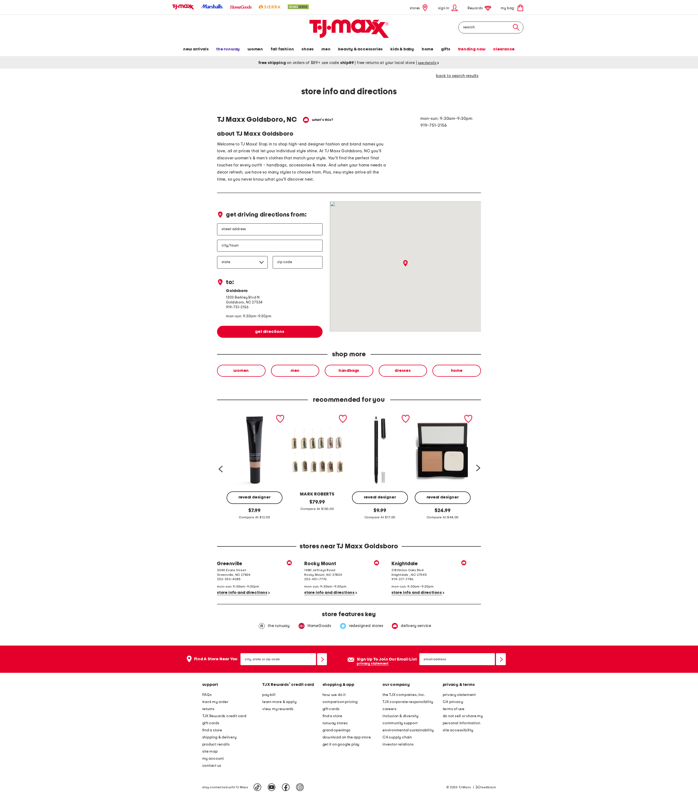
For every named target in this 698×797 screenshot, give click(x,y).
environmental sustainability (408, 730)
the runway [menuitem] (228, 49)
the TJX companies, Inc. (404, 695)
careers (390, 709)
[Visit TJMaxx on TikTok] (257, 787)
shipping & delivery (219, 737)
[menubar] (349, 50)
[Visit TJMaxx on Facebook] (286, 787)
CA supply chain (397, 737)
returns (208, 709)
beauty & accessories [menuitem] (360, 49)
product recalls (216, 744)
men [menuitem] (325, 49)
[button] (448, 7)
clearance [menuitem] (504, 49)
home (457, 371)
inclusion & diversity (401, 716)
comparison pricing (340, 702)
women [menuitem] (255, 49)
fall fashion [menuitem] (282, 49)
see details (427, 63)
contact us (211, 766)
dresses (403, 371)
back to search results (457, 76)
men (295, 371)
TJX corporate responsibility (408, 702)
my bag (508, 8)
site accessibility (458, 730)
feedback (487, 787)
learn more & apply (279, 702)
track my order (215, 702)
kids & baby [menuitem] (402, 49)
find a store (212, 730)
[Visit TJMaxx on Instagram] (300, 787)
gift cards (210, 723)
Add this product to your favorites (280, 419)
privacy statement (373, 663)
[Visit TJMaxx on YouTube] (271, 787)
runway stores (335, 723)
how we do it (334, 695)
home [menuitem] (428, 49)
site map (210, 751)
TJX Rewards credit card (224, 716)
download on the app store (347, 737)
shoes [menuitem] (308, 49)
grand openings (337, 730)
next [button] (478, 467)
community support (400, 723)
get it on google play (341, 744)
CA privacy (453, 702)
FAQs (207, 695)
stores (415, 8)
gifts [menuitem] (445, 49)
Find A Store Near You (216, 659)
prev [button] (220, 467)
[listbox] (349, 371)
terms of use (454, 709)
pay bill (268, 695)
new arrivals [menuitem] (196, 49)
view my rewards (278, 709)
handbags (349, 371)
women (241, 371)
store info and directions (242, 593)
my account (213, 759)
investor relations (398, 744)
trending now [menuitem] (472, 49)
